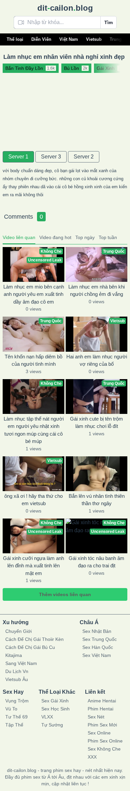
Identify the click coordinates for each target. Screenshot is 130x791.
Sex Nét (96, 716)
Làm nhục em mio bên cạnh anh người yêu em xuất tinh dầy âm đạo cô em (33, 294)
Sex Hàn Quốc (97, 647)
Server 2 (84, 156)
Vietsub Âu (16, 679)
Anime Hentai (102, 700)
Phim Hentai (100, 708)
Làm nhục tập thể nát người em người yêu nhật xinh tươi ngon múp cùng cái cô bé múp (34, 430)
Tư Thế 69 (16, 716)
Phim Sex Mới (102, 724)
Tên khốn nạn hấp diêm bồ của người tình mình (33, 360)
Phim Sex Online (105, 741)
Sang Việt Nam (21, 663)
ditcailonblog (65, 7)
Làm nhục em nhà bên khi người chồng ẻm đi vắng (96, 290)
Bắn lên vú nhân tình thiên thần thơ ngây (97, 499)
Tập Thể (14, 724)
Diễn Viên (41, 39)
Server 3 (51, 156)
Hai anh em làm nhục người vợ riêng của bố (96, 360)
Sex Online (99, 733)
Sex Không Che (104, 749)
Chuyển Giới (18, 631)
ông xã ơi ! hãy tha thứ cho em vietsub (33, 499)
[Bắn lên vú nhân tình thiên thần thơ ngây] (96, 473)
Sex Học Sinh (55, 708)
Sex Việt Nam (96, 655)
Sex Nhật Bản (96, 631)
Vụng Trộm (17, 700)
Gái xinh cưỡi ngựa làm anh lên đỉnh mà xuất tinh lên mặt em (33, 565)
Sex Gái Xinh (55, 700)
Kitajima (13, 655)
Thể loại (15, 39)
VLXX (47, 716)
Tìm (108, 22)
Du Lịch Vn (16, 671)
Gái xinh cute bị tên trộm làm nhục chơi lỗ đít (96, 422)
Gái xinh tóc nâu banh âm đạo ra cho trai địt (96, 562)
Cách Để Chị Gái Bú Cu (30, 647)
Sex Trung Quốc (99, 639)
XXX (92, 757)
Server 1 (18, 156)
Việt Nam (68, 39)
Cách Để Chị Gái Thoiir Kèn (34, 639)
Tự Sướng (52, 724)
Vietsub (94, 39)
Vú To (11, 708)
